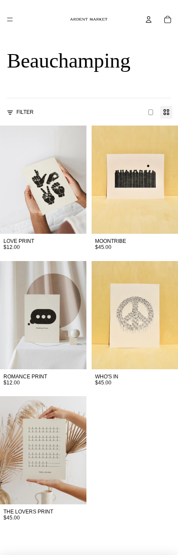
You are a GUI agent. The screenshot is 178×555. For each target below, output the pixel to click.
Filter (25, 112)
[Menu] (10, 19)
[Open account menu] (148, 19)
